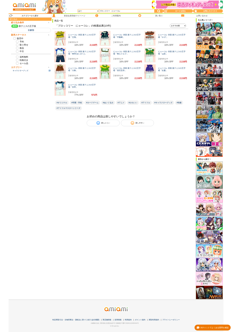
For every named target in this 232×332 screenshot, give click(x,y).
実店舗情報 (107, 320)
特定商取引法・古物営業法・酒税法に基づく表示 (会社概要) (75, 320)
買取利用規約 (154, 320)
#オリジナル (62, 103)
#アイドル (146, 103)
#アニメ (121, 103)
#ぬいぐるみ (108, 103)
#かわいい (133, 103)
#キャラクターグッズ (163, 103)
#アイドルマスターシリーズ (68, 108)
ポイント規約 (140, 320)
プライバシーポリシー (171, 320)
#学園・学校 (76, 103)
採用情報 (118, 320)
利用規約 (128, 320)
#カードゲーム (92, 103)
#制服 (179, 103)
